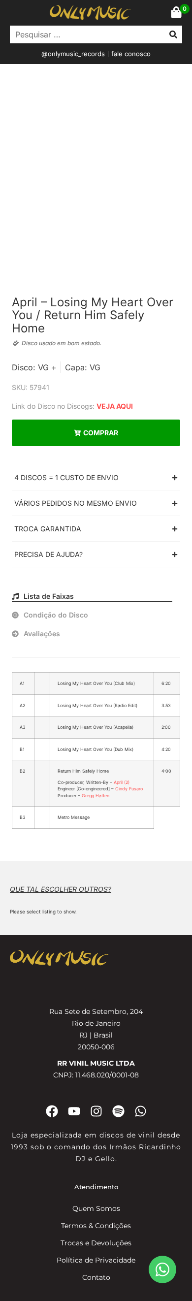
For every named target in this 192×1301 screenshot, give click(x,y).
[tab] (92, 596)
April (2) (121, 782)
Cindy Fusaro (129, 788)
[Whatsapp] (140, 1111)
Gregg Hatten (95, 795)
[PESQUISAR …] (85, 34)
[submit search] (173, 34)
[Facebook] (52, 1111)
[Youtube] (74, 1111)
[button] (96, 477)
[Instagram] (96, 1111)
